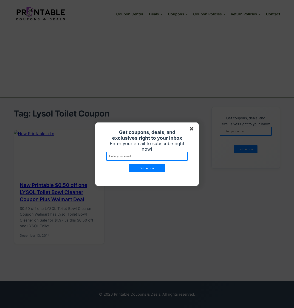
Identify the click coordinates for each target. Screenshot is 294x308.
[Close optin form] (192, 129)
